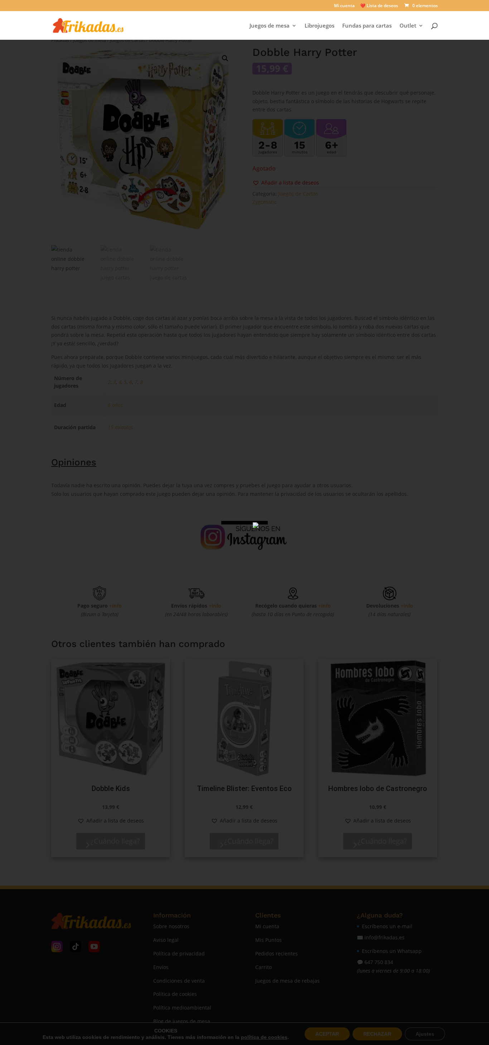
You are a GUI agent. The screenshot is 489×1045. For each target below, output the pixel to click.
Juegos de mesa (270, 26)
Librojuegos (319, 26)
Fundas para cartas (367, 26)
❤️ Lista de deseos (379, 6)
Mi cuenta (344, 6)
